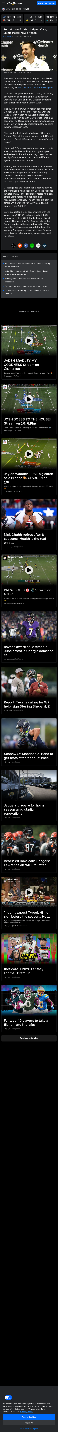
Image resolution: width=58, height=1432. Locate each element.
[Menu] (3, 3)
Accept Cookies (29, 1417)
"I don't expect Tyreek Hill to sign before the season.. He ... (27, 915)
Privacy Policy (26, 1411)
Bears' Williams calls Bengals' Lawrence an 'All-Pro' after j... (27, 863)
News (26, 9)
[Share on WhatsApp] (32, 245)
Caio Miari (7, 36)
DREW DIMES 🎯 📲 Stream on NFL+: (27, 592)
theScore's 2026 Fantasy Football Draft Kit (23, 971)
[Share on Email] (38, 245)
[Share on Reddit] (20, 245)
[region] (29, 1409)
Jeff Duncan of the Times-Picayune (35, 87)
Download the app (46, 3)
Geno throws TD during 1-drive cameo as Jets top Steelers (27, 292)
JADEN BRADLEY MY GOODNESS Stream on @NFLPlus (21, 365)
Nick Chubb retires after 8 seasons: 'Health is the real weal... (25, 539)
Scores (17, 9)
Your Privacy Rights (29, 1429)
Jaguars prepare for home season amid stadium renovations (24, 809)
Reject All (29, 1423)
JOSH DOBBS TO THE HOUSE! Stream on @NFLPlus (27, 421)
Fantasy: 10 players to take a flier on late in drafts (26, 1023)
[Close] (52, 1389)
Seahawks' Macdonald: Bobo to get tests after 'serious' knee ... (28, 756)
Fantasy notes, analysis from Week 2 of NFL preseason (24, 280)
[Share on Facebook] (26, 245)
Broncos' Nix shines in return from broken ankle (26, 286)
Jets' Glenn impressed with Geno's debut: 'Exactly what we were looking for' (27, 272)
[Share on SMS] (44, 245)
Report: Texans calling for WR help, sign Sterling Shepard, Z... (28, 704)
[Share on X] (13, 245)
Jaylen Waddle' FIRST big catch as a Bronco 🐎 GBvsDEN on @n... (28, 478)
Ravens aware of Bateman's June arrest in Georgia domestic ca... (28, 651)
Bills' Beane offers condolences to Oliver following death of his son (27, 265)
